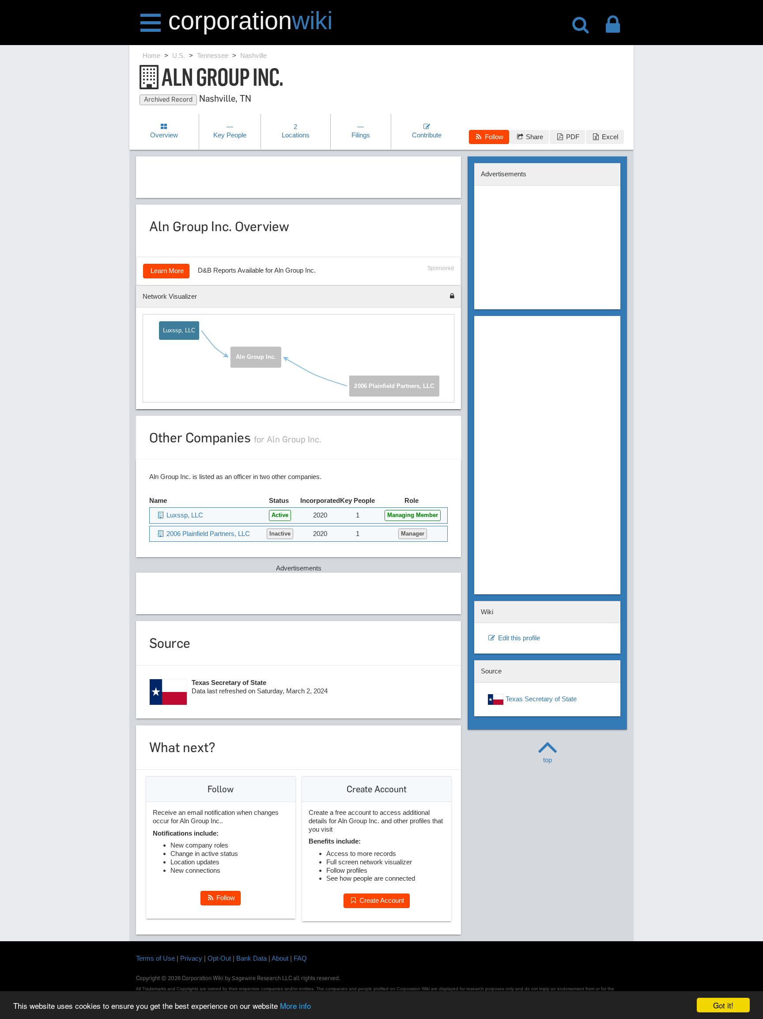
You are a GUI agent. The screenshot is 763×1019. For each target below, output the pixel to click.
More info (295, 1005)
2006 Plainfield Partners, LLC (394, 386)
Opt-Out (219, 958)
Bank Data (251, 958)
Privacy (191, 958)
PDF (571, 137)
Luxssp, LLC (178, 330)
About (280, 958)
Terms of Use (155, 958)
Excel (609, 137)
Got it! (723, 1005)
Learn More (166, 270)
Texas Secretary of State (540, 699)
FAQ (300, 958)
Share (533, 137)
